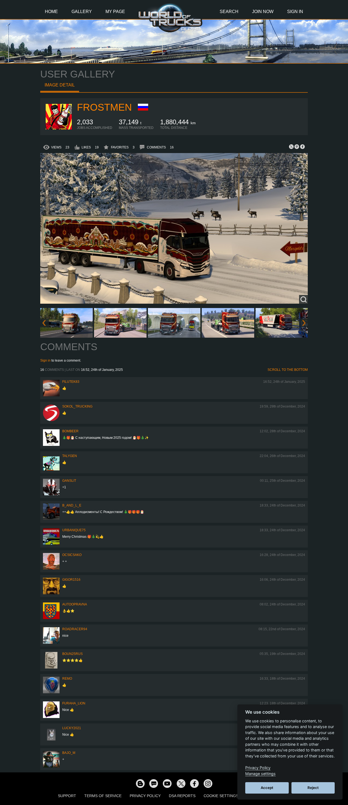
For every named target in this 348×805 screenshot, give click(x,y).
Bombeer (70, 431)
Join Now (263, 11)
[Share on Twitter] (291, 146)
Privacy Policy (145, 796)
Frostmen (104, 107)
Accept (267, 787)
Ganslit (69, 481)
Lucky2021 (71, 728)
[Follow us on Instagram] (208, 783)
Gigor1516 (71, 580)
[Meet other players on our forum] (153, 783)
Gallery (82, 11)
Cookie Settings (221, 796)
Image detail (60, 85)
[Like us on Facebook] (194, 783)
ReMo (67, 678)
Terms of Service (103, 796)
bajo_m (68, 753)
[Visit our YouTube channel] (167, 783)
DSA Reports (182, 796)
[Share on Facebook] (302, 146)
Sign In (295, 11)
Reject (313, 787)
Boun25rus (72, 654)
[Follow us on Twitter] (180, 783)
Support (67, 796)
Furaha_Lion (73, 703)
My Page (115, 11)
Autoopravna (74, 604)
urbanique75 (74, 530)
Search (229, 11)
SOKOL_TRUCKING (77, 406)
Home (51, 11)
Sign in (45, 360)
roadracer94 (74, 629)
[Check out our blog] (140, 783)
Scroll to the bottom (288, 370)
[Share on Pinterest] (297, 146)
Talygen (69, 456)
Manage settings (260, 773)
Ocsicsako (72, 555)
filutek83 (70, 382)
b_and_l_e (71, 505)
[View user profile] (59, 128)
